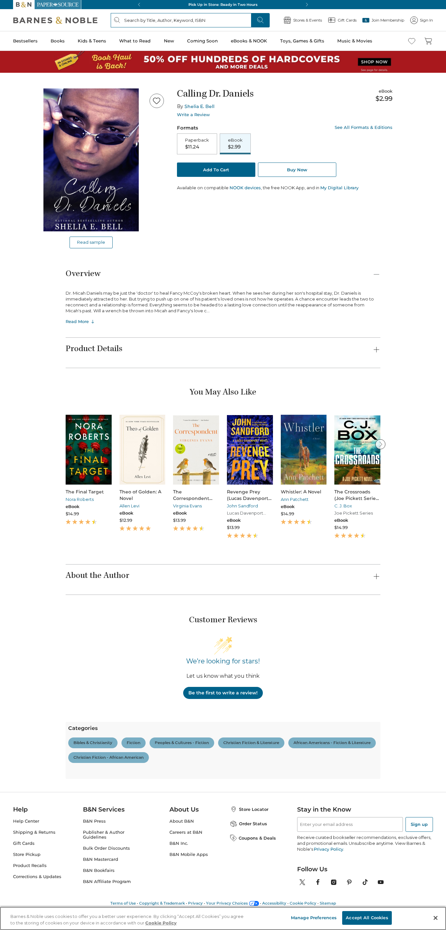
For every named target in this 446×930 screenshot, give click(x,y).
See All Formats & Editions (363, 127)
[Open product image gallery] (91, 159)
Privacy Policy (328, 849)
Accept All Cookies (367, 917)
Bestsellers (25, 40)
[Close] (435, 918)
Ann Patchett (295, 499)
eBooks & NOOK (249, 40)
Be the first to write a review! (223, 693)
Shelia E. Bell (199, 106)
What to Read (135, 40)
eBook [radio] (235, 143)
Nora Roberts (80, 499)
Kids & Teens (92, 40)
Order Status (253, 823)
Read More (77, 321)
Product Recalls (30, 865)
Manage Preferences (314, 917)
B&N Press (94, 821)
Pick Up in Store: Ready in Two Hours (223, 4)
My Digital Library (339, 187)
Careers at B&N (185, 832)
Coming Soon (202, 40)
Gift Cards (24, 843)
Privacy (195, 903)
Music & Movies (354, 40)
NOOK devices (245, 187)
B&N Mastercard (100, 859)
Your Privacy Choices (227, 903)
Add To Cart (216, 169)
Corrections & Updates (37, 876)
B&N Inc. (178, 843)
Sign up (419, 824)
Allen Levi (129, 505)
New (169, 40)
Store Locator (253, 809)
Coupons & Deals (257, 838)
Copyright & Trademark (162, 903)
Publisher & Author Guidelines (103, 835)
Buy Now (297, 169)
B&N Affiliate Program (107, 881)
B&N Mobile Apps (188, 854)
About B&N (181, 821)
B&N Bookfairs (99, 870)
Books (58, 40)
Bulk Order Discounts (106, 848)
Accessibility (274, 903)
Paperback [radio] (197, 143)
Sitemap (328, 903)
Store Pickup (26, 854)
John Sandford (242, 505)
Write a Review (193, 114)
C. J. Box (343, 505)
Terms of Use (123, 903)
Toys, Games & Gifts (302, 40)
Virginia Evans (187, 505)
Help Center (26, 821)
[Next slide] (380, 444)
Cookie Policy (303, 903)
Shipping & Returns (34, 832)
